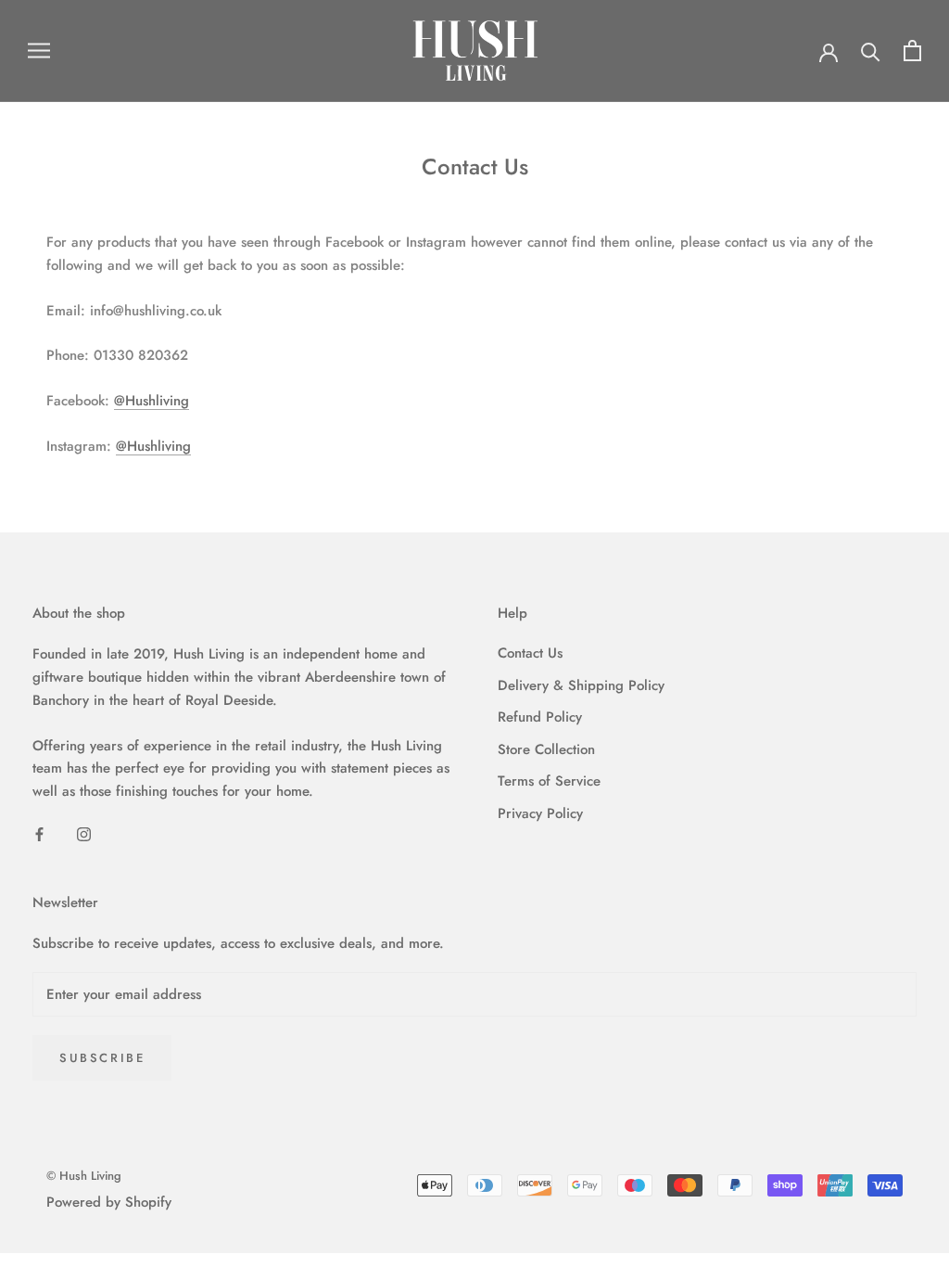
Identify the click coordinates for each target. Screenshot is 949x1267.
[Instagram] (84, 833)
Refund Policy (540, 717)
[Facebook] (39, 833)
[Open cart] (912, 50)
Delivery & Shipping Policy (581, 685)
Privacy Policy (540, 813)
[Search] (870, 50)
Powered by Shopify (108, 1202)
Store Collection (546, 749)
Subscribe (102, 1058)
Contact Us (530, 653)
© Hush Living (83, 1175)
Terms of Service (549, 781)
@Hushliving (151, 400)
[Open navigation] (39, 50)
